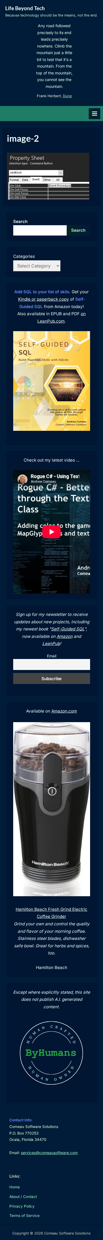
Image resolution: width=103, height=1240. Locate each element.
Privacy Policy (22, 1206)
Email (51, 656)
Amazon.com (64, 711)
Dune (67, 96)
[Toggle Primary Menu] (94, 113)
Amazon (65, 636)
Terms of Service (24, 1215)
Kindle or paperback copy (43, 299)
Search (20, 221)
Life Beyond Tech (25, 8)
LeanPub (51, 643)
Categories (24, 256)
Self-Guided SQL (67, 629)
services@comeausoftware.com (49, 1152)
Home (14, 1187)
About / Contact (23, 1196)
